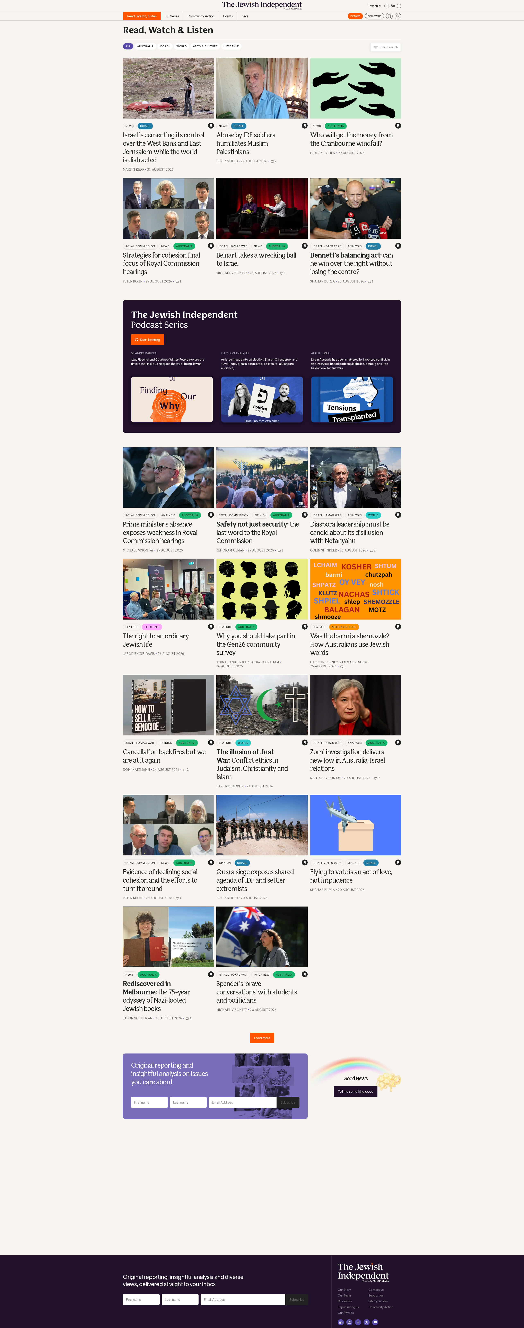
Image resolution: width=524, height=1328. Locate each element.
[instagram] (349, 1322)
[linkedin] (341, 1322)
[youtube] (375, 1322)
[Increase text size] (399, 6)
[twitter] (367, 1322)
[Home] (262, 7)
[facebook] (358, 1322)
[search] (398, 16)
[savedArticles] (389, 16)
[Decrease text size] (386, 6)
